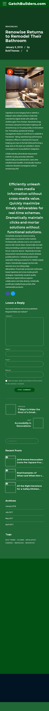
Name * (7, 349)
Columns (20, 540)
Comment (9, 316)
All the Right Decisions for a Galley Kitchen (29, 487)
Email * (7, 360)
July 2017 (9, 512)
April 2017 (9, 524)
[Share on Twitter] (13, 293)
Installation (31, 540)
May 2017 (9, 518)
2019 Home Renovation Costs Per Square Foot (30, 461)
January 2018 (10, 506)
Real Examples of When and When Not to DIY (30, 474)
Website (8, 370)
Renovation (30, 543)
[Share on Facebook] (7, 293)
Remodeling (11, 27)
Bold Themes (10, 540)
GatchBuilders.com (27, 4)
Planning (9, 543)
